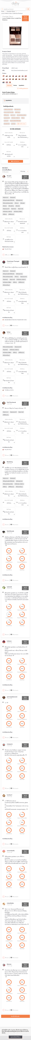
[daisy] (15, 4)
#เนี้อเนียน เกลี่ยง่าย (7, 211)
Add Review (16, 161)
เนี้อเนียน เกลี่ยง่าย (15, 118)
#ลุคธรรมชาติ (6, 209)
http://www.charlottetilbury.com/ (19, 70)
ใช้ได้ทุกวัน (6, 115)
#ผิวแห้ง (18, 206)
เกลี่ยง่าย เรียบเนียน (8, 109)
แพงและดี (6, 121)
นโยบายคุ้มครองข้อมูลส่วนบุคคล (12, 1031)
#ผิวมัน (5, 206)
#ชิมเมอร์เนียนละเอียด (8, 203)
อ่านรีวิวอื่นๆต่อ (15, 1016)
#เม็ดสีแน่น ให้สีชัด (18, 211)
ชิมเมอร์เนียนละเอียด (21, 115)
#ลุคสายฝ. (13, 209)
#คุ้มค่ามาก (5, 197)
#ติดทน (16, 203)
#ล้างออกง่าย (19, 200)
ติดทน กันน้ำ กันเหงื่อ (8, 112)
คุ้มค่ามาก (13, 115)
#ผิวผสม (22, 203)
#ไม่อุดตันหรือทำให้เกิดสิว (8, 200)
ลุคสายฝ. (13, 124)
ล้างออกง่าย (6, 124)
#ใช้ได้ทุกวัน (11, 214)
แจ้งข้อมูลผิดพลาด (23, 88)
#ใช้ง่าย (4, 214)
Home (2, 11)
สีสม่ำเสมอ (17, 112)
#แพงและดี (12, 197)
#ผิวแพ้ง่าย (11, 206)
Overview (9, 85)
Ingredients (21, 85)
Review (15, 85)
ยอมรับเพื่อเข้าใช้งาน (15, 1037)
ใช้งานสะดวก (17, 109)
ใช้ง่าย (23, 118)
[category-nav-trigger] (28, 9)
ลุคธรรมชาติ (6, 118)
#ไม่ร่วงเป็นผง (6, 285)
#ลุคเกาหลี (20, 209)
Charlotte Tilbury (11, 11)
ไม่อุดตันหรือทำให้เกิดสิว (15, 121)
